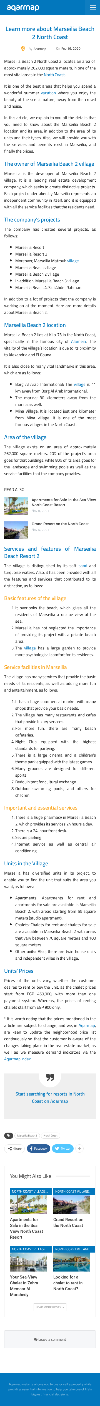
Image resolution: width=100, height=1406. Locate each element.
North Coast (51, 1135)
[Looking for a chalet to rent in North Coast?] (71, 1259)
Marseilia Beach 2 (27, 1135)
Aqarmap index (17, 1059)
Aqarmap (87, 1025)
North (49, 75)
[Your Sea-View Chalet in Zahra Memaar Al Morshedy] (28, 1259)
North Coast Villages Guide (32, 1191)
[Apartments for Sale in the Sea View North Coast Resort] (16, 506)
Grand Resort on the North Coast (60, 524)
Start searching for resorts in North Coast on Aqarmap (50, 1097)
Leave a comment (52, 1339)
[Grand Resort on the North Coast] (16, 530)
